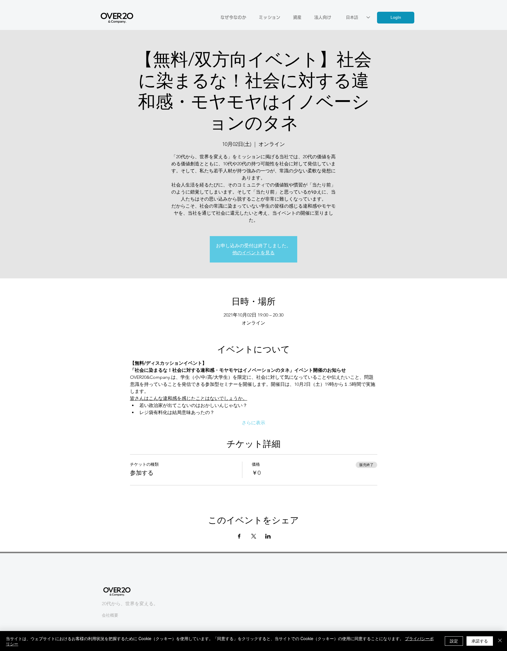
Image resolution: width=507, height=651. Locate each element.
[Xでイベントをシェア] (253, 536)
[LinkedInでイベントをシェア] (268, 536)
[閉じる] (499, 641)
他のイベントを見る (253, 252)
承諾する (479, 641)
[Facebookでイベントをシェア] (239, 536)
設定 (454, 641)
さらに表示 (253, 422)
